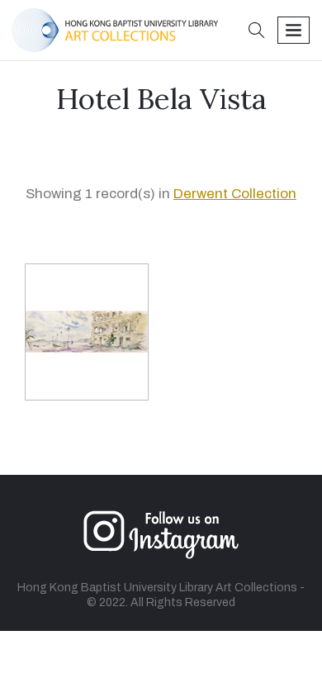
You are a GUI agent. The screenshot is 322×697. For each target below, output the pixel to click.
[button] (257, 31)
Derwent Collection (234, 194)
